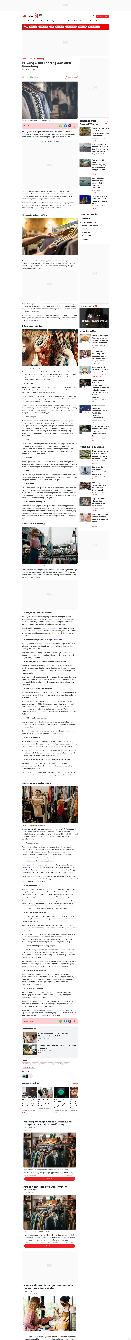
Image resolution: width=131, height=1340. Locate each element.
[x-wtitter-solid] (69, 125)
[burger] (108, 20)
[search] (93, 16)
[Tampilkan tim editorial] (76, 1076)
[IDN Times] (32, 15)
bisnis (52, 132)
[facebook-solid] (65, 125)
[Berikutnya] (78, 1186)
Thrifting (25, 132)
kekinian (58, 640)
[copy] (74, 125)
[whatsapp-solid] (60, 125)
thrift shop (30, 870)
